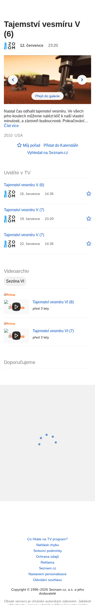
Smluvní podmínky (47, 551)
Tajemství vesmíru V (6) (24, 185)
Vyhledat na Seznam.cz (47, 153)
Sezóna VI (15, 281)
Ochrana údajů (47, 556)
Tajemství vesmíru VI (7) (53, 331)
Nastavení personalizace (47, 574)
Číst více (11, 126)
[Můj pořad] (88, 193)
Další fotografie (82, 80)
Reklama (47, 562)
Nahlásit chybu (47, 545)
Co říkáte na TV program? (47, 539)
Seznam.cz (47, 568)
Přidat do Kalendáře (61, 145)
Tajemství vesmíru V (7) (24, 210)
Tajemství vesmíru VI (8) (53, 302)
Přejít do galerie (47, 96)
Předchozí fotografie (13, 80)
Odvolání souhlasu (47, 580)
